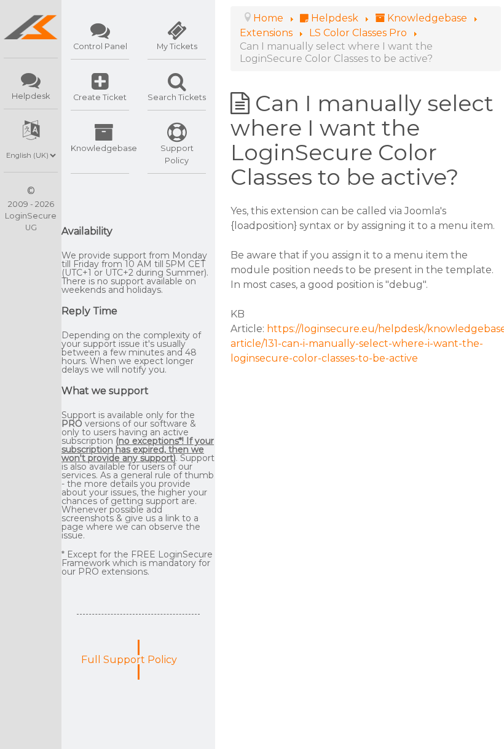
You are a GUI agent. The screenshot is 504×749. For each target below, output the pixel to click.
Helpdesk (31, 96)
